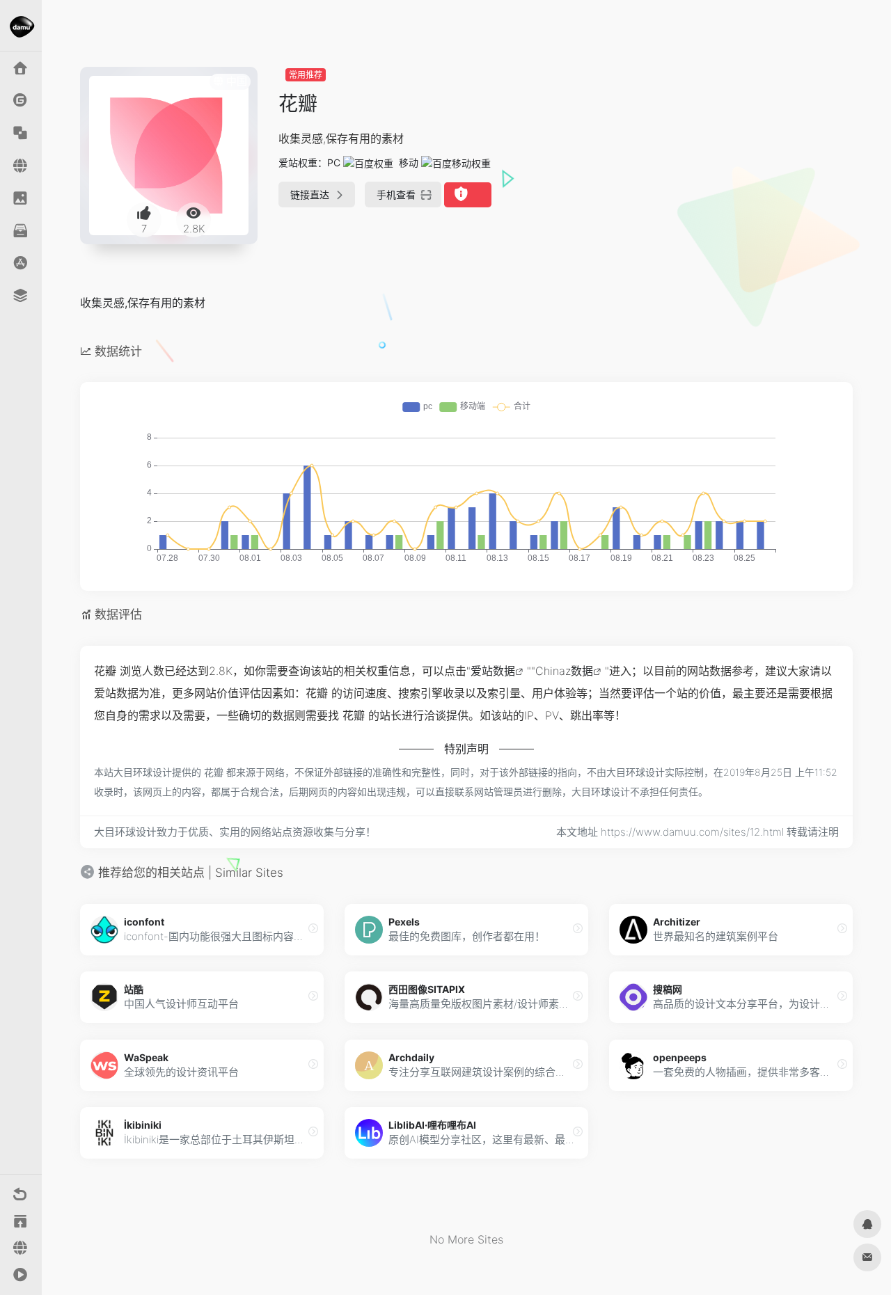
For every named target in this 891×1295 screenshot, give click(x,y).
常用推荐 (305, 75)
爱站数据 (493, 671)
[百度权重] (368, 162)
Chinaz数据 (564, 671)
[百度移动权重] (456, 162)
